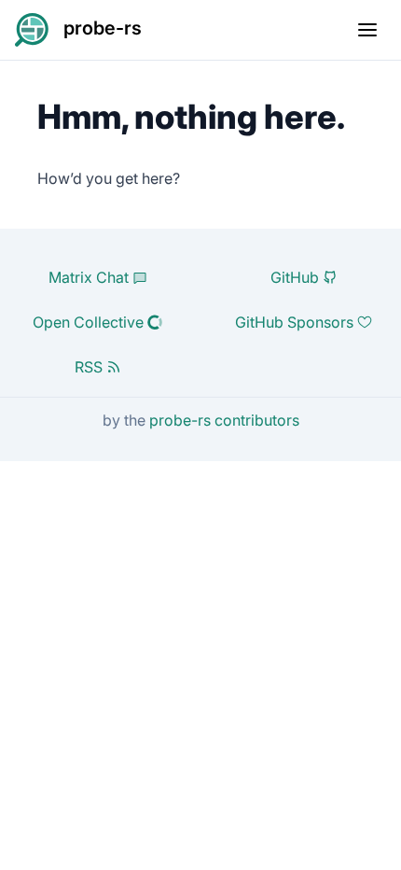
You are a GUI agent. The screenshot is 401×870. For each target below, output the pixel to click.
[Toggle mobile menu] (367, 30)
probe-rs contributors (224, 420)
